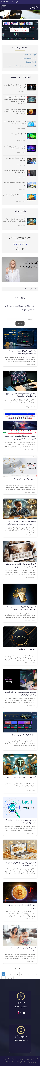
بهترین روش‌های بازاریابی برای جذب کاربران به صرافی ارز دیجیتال (20, 693)
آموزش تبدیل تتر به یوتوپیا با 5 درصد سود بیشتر (21, 779)
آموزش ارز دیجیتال (29, 54)
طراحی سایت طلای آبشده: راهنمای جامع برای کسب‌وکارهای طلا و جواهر (21, 608)
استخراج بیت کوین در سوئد (18, 134)
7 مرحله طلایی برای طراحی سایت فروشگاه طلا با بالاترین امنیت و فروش (21, 565)
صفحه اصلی (33, 289)
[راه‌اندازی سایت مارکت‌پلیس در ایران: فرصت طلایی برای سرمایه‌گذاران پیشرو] (20, 423)
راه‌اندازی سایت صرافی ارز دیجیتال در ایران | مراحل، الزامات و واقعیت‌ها (20, 395)
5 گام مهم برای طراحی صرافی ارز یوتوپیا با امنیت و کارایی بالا (21, 821)
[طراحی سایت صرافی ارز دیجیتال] (20, 30)
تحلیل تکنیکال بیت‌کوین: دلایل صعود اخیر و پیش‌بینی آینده (21, 906)
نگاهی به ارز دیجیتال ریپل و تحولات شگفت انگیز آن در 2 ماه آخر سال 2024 (14, 220)
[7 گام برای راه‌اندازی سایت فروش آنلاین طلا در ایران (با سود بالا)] (20, 850)
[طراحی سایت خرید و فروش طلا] (20, 466)
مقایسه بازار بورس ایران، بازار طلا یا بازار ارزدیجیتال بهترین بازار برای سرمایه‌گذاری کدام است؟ (21, 524)
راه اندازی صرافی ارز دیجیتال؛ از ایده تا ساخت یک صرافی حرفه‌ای (22, 352)
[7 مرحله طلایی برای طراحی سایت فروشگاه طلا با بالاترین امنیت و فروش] (20, 551)
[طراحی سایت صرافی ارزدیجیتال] (20, 269)
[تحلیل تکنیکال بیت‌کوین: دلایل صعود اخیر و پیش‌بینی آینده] (20, 892)
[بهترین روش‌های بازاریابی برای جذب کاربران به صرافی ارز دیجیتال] (20, 679)
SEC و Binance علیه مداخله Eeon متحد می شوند (14, 184)
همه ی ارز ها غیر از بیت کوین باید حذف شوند (16, 159)
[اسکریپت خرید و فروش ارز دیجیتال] (20, 722)
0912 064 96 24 (20, 244)
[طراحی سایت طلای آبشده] (20, 636)
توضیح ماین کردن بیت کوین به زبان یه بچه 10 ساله (20, 949)
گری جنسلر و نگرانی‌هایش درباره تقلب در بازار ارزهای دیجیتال (15, 171)
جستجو (20, 323)
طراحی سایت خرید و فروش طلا (25, 478)
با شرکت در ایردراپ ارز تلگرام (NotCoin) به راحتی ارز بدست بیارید (14, 122)
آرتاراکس (34, 7)
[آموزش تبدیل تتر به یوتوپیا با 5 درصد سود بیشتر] (20, 764)
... (3, 978)
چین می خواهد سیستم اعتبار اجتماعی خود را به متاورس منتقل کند (15, 147)
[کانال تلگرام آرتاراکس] (22, 250)
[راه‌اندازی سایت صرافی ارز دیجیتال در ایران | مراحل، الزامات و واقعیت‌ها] (20, 380)
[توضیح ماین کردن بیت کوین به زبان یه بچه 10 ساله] (20, 935)
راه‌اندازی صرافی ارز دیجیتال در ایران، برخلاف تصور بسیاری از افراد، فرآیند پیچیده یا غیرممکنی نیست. (20, 401)
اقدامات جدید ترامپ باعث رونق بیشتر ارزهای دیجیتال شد (15, 86)
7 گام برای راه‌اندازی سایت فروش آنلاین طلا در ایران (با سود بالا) (20, 864)
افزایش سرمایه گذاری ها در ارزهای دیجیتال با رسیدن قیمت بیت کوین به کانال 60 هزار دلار (15, 111)
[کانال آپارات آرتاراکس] (17, 249)
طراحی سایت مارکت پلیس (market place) (21, 66)
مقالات (25, 289)
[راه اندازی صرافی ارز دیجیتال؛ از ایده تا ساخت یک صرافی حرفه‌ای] (20, 338)
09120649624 (5, 2)
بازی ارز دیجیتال (30, 62)
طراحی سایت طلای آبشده (27, 649)
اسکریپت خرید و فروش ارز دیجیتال (23, 734)
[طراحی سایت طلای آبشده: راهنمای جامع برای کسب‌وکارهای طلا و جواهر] (20, 594)
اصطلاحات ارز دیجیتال (28, 58)
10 (36, 974)
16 (8, 978)
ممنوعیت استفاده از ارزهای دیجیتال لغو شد (14, 196)
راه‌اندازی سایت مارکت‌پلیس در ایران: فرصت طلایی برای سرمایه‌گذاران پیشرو (20, 437)
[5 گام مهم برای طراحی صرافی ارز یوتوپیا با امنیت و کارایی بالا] (20, 807)
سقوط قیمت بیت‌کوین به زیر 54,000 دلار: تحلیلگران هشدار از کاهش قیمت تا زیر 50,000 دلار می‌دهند (15, 99)
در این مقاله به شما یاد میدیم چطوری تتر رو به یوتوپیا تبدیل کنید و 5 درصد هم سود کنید (20, 785)
